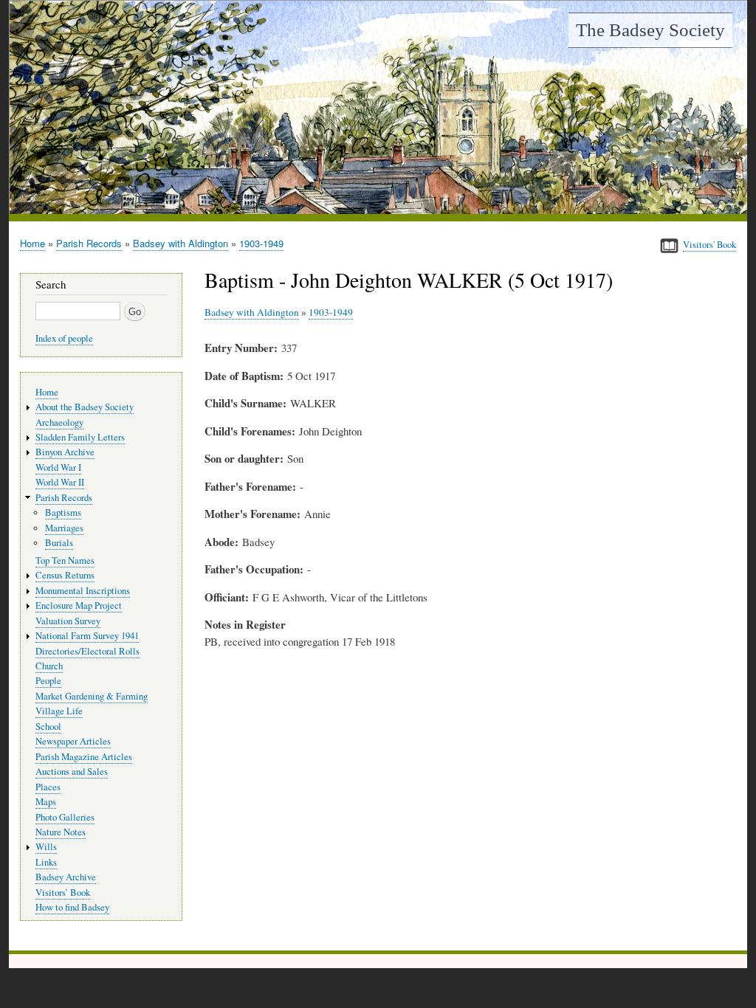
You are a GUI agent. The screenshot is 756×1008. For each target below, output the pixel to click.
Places (48, 787)
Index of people (64, 338)
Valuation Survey (67, 621)
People (48, 680)
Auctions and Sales (71, 771)
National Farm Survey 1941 (87, 635)
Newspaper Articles (73, 741)
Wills (46, 846)
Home (32, 243)
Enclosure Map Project (78, 605)
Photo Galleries (64, 817)
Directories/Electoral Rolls (87, 651)
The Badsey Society (650, 30)
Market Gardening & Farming (91, 696)
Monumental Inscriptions (82, 590)
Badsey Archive (65, 877)
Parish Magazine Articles (83, 756)
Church (49, 666)
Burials (59, 542)
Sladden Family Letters (80, 437)
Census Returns (64, 575)
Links (46, 862)
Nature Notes (60, 832)
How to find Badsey (72, 907)
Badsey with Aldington (180, 243)
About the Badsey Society (84, 407)
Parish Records (89, 243)
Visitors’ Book (62, 892)
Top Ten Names (64, 560)
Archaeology (59, 422)
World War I (58, 467)
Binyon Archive (64, 452)
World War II (59, 482)
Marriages (64, 528)
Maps (45, 801)
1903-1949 (261, 243)
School (48, 726)
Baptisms (63, 512)
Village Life (59, 711)
